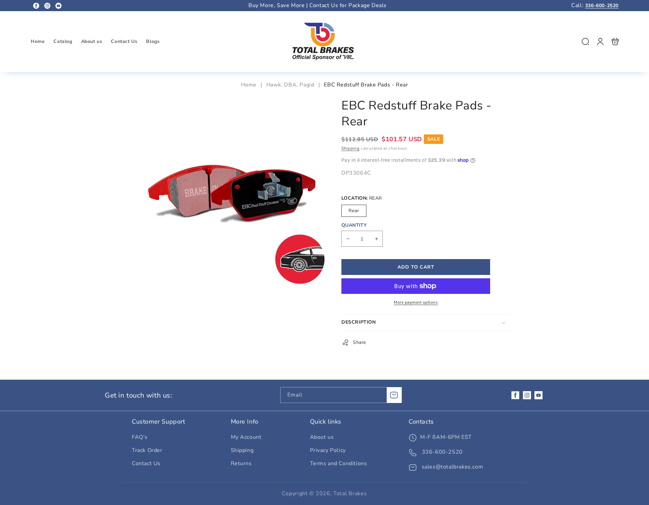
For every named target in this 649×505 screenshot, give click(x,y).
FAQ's (140, 437)
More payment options (416, 302)
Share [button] (359, 342)
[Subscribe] (394, 395)
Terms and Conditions (338, 463)
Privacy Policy (328, 450)
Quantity (354, 225)
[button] (585, 41)
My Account (246, 437)
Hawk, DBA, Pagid (290, 85)
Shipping (350, 148)
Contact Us (146, 463)
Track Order (147, 450)
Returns (241, 463)
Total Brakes (350, 493)
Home (249, 85)
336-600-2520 (602, 5)
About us (322, 437)
